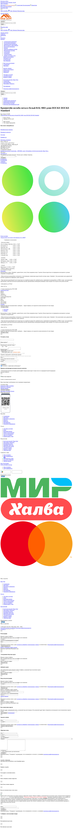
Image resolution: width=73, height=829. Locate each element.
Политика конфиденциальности (11, 88)
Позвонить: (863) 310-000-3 (7, 385)
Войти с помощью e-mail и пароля (9, 647)
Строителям (6, 81)
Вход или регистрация (6, 6)
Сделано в (3, 629)
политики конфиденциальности (51, 754)
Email (2, 361)
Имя (2, 733)
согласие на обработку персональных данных (28, 644)
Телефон (3, 360)
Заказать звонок (7, 461)
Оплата (12, 391)
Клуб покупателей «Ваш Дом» (10, 79)
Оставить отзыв (4, 307)
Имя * (2, 357)
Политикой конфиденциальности (56, 644)
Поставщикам (6, 86)
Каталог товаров (7, 68)
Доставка (8, 391)
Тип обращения (5, 737)
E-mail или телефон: (5, 692)
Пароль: (2, 694)
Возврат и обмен (7, 77)
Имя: (2, 641)
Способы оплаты (7, 76)
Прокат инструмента (8, 69)
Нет (6, 346)
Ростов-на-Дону (4, 2)
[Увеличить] (6, 412)
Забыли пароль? (4, 696)
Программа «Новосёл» (8, 83)
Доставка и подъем (8, 74)
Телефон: (3, 639)
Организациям (7, 82)
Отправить (3, 364)
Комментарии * (4, 349)
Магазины (5, 65)
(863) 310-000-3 (4, 3)
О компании (6, 64)
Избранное (6, 72)
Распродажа (6, 70)
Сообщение (4, 750)
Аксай (14, 2)
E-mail (2, 734)
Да (2, 346)
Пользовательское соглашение (8, 628)
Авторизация (11, 713)
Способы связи (4, 7)
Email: (2, 711)
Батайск (10, 2)
